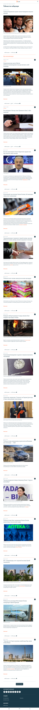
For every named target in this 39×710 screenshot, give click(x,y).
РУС (19, 708)
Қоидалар (21, 698)
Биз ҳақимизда (6, 698)
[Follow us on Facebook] (9, 692)
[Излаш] (29, 709)
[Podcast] (20, 692)
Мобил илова (5, 705)
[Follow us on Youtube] (4, 692)
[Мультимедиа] (9, 709)
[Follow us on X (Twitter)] (15, 692)
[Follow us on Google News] (17, 692)
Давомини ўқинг (19, 684)
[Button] (7, 52)
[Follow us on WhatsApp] (13, 692)
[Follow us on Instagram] (11, 692)
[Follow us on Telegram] (6, 692)
